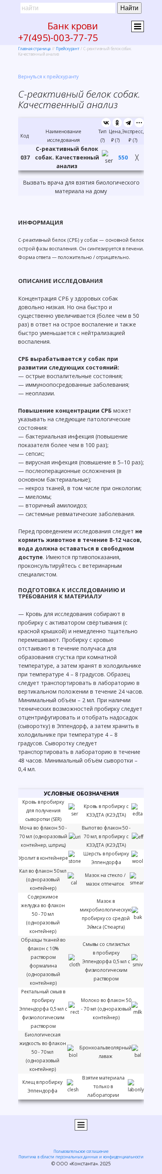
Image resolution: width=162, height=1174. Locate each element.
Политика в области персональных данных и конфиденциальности (81, 1157)
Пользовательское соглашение (81, 1151)
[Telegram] (128, 122)
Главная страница (34, 48)
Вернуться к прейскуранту (48, 76)
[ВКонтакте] (106, 122)
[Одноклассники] (117, 122)
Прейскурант (67, 48)
